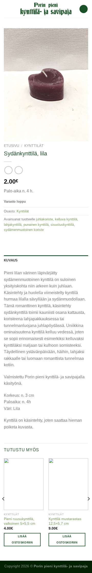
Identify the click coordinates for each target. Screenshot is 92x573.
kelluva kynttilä (66, 219)
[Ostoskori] (83, 9)
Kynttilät (34, 146)
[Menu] (7, 9)
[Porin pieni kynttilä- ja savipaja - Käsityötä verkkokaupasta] (46, 9)
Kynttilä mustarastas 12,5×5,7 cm (65, 521)
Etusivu (11, 146)
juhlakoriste (44, 219)
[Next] (88, 509)
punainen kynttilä (36, 225)
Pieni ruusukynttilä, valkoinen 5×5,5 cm (19, 521)
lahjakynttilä (12, 225)
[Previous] (3, 509)
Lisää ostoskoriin (22, 539)
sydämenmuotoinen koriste (24, 230)
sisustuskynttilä (62, 225)
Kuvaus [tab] (11, 260)
